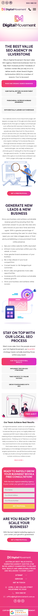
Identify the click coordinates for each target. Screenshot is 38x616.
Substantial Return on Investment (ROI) (19, 92)
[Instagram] (10, 2)
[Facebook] (3, 2)
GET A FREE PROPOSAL (19, 193)
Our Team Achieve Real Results (19, 361)
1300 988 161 (29, 9)
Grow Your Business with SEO (19, 385)
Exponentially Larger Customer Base (19, 110)
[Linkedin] (6, 2)
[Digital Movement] (14, 10)
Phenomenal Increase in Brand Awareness (19, 101)
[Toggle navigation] (32, 9)
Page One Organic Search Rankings (19, 83)
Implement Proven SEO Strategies (19, 369)
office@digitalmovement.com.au (21, 597)
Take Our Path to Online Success (19, 377)
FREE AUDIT (31, 414)
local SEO (31, 349)
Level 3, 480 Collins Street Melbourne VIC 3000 (20, 588)
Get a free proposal (19, 540)
